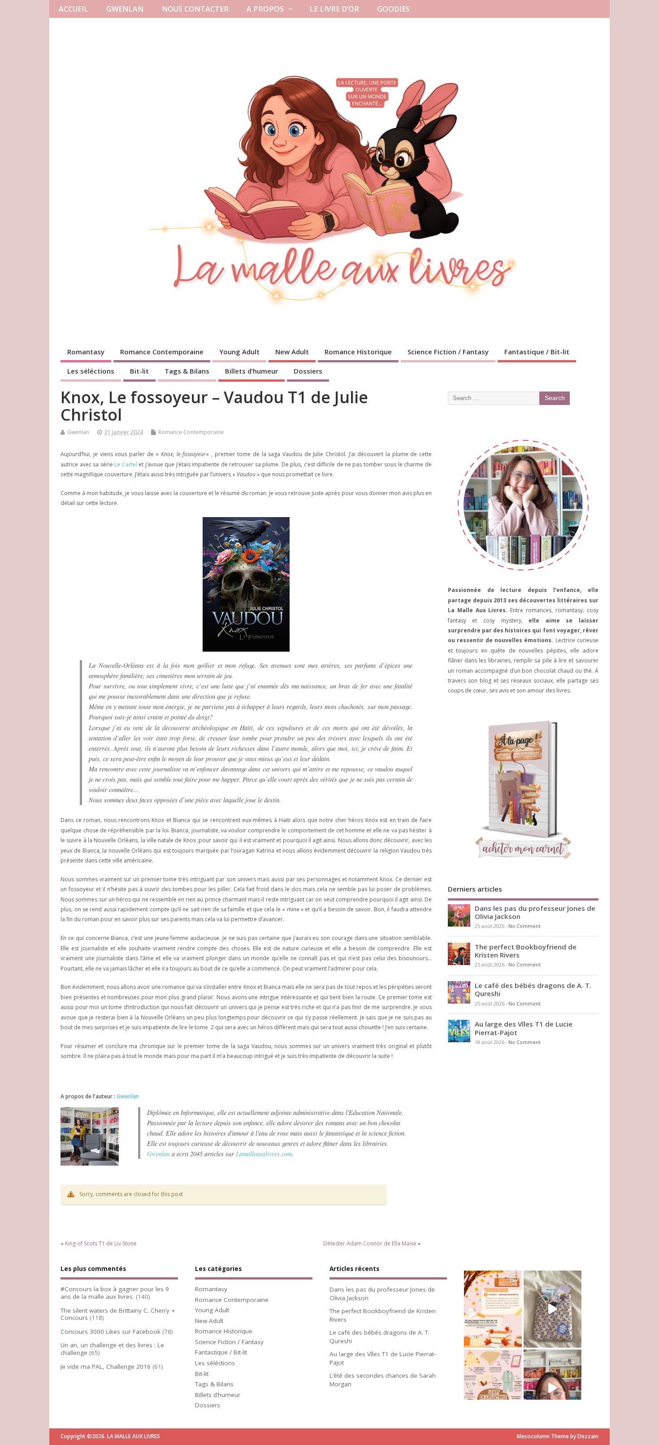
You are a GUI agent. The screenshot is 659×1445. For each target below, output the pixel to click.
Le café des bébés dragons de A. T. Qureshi (533, 989)
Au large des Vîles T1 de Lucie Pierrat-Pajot (523, 1027)
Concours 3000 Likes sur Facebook (110, 1331)
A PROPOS (265, 9)
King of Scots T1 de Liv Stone (101, 1243)
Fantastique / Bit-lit (536, 351)
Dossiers (308, 370)
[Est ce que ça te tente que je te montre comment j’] (552, 1309)
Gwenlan (78, 432)
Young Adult (239, 351)
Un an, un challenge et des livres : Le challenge (112, 1349)
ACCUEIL (73, 9)
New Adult (292, 351)
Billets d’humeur (251, 370)
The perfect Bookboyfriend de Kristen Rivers (526, 950)
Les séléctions (90, 370)
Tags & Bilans (187, 370)
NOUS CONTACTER (195, 9)
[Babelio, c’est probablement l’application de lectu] (552, 1388)
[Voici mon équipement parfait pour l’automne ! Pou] (493, 1388)
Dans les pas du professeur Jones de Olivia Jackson (535, 912)
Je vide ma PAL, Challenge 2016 (106, 1366)
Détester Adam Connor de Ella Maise (369, 1243)
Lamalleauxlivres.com (264, 1153)
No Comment (524, 926)
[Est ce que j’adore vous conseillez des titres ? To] (493, 1309)
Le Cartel (125, 464)
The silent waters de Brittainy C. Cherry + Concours (118, 1314)
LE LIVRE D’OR (334, 9)
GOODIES (393, 9)
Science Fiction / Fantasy (448, 351)
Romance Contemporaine (162, 351)
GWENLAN (124, 9)
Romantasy (85, 351)
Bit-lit (139, 370)
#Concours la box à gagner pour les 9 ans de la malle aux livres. (115, 1293)
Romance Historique (358, 351)
